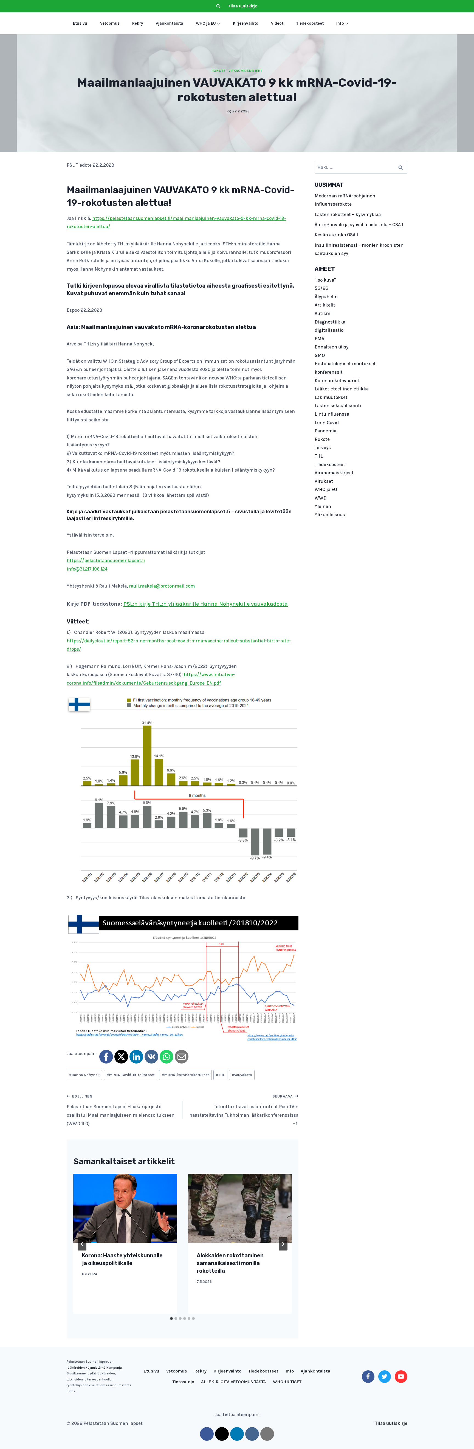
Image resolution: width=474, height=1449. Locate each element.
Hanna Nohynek (84, 1075)
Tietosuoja (183, 1381)
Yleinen (323, 506)
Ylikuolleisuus (330, 514)
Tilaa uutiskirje (242, 6)
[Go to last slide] (82, 1243)
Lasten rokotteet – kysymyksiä (348, 214)
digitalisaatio (329, 330)
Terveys (323, 447)
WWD (321, 498)
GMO (320, 355)
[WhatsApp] (166, 1057)
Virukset (324, 481)
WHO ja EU (326, 489)
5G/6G (321, 288)
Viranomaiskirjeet (245, 71)
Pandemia (325, 430)
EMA (319, 338)
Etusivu (80, 23)
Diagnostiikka (330, 322)
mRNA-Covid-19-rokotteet (130, 1075)
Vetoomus (110, 23)
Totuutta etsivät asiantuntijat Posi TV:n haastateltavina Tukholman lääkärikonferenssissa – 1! (243, 1110)
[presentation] (125, 1208)
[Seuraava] (283, 1243)
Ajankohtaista (169, 23)
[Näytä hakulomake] (218, 6)
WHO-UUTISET (287, 1381)
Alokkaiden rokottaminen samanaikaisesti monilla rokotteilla (230, 1263)
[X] (121, 1057)
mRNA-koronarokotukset (185, 1075)
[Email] (181, 1057)
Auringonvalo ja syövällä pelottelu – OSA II (360, 224)
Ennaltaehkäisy (331, 347)
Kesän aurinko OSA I (336, 234)
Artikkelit (325, 305)
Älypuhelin (326, 296)
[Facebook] (106, 1057)
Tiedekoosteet (310, 23)
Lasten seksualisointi (338, 405)
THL (220, 1075)
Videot (277, 23)
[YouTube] (401, 1376)
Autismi (323, 313)
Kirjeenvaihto (245, 23)
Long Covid (327, 422)
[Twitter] (384, 1376)
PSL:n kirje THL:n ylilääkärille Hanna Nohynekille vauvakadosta (205, 604)
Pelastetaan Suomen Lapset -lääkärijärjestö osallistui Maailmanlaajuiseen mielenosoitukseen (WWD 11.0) (120, 1110)
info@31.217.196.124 (87, 569)
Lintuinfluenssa (332, 414)
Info (290, 1371)
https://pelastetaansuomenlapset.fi (106, 560)
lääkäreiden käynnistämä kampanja (94, 1367)
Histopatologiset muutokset (345, 363)
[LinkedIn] (136, 1057)
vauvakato (242, 1075)
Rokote (219, 71)
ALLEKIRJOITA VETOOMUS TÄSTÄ (233, 1381)
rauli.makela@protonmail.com (162, 586)
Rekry (137, 23)
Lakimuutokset (331, 397)
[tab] (171, 1318)
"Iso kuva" (325, 280)
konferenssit (329, 372)
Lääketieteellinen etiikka (342, 389)
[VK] (151, 1057)
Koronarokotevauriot (337, 380)
